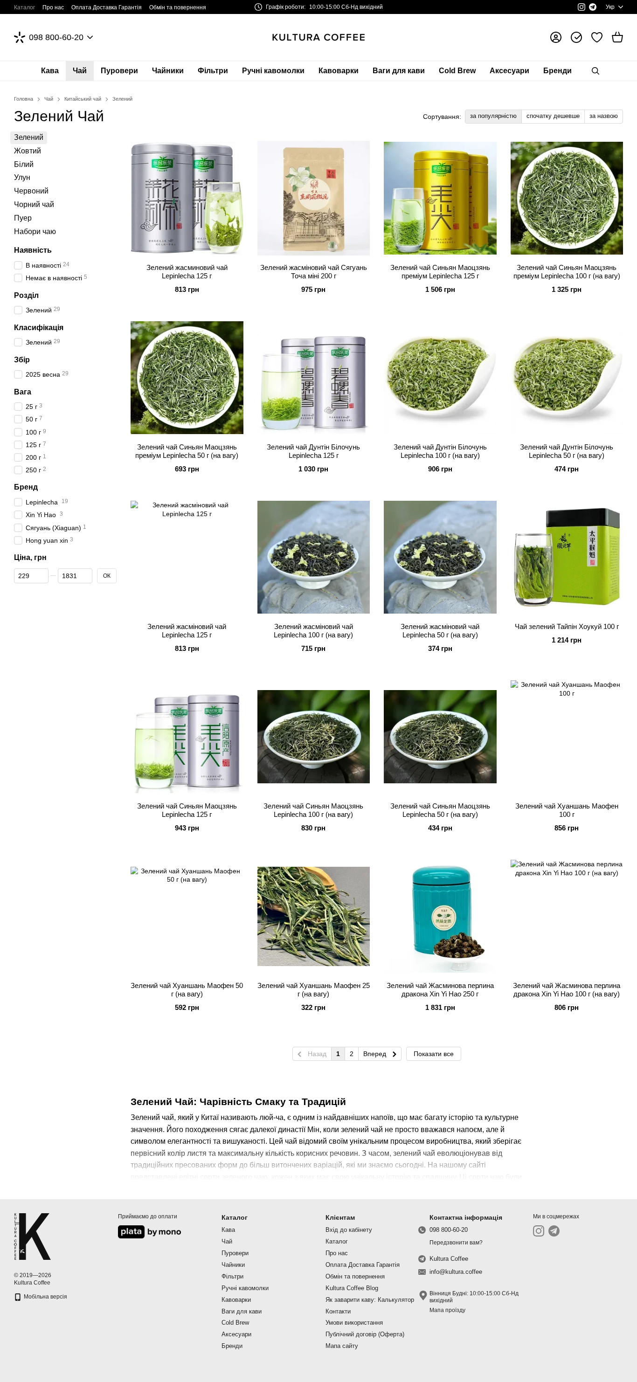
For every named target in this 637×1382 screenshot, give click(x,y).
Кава (50, 71)
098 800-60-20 (56, 37)
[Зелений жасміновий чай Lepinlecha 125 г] (187, 557)
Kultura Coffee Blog (351, 1288)
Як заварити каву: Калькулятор (369, 1299)
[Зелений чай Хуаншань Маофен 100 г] (567, 736)
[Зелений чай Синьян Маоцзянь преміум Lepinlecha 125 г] (440, 198)
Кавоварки (338, 71)
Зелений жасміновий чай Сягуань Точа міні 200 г (313, 271)
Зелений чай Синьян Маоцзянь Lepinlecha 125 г (187, 810)
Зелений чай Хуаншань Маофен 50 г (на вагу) (187, 989)
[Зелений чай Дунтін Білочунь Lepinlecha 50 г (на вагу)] (567, 377)
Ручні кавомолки (273, 71)
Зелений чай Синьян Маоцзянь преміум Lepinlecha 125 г (440, 271)
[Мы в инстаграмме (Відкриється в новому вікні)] (581, 7)
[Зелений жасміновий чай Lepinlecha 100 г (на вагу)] (313, 557)
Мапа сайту (341, 1345)
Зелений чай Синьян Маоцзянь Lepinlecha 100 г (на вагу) (313, 810)
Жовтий (27, 151)
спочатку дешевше (553, 115)
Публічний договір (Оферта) (364, 1334)
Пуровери (119, 71)
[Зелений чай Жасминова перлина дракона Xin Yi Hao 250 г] (440, 916)
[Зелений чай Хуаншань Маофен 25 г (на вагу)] (313, 916)
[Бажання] (596, 37)
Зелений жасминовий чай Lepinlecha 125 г (187, 271)
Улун (22, 178)
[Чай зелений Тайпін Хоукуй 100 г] (567, 557)
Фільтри (213, 71)
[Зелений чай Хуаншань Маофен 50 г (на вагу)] (187, 916)
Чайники (168, 71)
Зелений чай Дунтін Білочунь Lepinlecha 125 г (313, 451)
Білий (24, 164)
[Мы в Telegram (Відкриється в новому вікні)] (592, 7)
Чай (80, 71)
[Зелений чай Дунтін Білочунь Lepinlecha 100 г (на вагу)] (440, 377)
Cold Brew (457, 71)
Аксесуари (509, 71)
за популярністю (493, 115)
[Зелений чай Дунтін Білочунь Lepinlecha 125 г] (313, 377)
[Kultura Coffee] (32, 1236)
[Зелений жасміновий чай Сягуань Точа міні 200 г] (313, 198)
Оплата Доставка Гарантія (106, 7)
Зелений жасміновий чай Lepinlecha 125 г (186, 630)
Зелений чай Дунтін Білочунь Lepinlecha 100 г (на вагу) (440, 451)
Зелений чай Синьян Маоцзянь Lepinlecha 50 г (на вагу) (440, 810)
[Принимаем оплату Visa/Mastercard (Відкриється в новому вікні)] (149, 1231)
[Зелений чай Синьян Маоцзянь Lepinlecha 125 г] (187, 736)
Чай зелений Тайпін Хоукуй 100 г (567, 626)
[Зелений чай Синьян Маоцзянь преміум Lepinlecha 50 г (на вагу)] (187, 377)
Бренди (557, 71)
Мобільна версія (44, 1296)
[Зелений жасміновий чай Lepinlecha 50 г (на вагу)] (440, 557)
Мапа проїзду (447, 1310)
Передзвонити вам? (456, 1242)
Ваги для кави (399, 71)
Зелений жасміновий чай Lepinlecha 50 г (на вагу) (440, 630)
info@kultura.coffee (455, 1271)
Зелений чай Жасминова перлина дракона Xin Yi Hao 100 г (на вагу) (566, 989)
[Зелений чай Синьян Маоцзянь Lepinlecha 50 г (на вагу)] (440, 736)
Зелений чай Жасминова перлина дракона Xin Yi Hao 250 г (440, 989)
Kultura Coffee (448, 1258)
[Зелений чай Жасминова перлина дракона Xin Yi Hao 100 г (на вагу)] (567, 916)
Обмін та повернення (177, 7)
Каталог (24, 7)
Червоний (31, 191)
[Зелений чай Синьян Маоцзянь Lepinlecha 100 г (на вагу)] (313, 736)
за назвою (603, 115)
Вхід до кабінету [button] (348, 1229)
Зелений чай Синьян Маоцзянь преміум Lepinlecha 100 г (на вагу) (566, 271)
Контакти (338, 1311)
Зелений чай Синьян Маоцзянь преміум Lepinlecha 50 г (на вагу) (186, 451)
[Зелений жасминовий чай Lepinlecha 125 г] (187, 198)
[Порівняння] (576, 37)
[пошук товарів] (595, 70)
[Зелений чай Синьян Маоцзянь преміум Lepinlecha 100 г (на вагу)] (567, 198)
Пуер (23, 218)
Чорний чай (34, 204)
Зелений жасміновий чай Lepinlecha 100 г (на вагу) (313, 630)
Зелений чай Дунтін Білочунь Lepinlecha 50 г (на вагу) (566, 451)
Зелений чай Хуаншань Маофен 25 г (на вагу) (313, 989)
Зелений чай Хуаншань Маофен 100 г (566, 810)
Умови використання (354, 1322)
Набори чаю (35, 231)
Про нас (53, 7)
